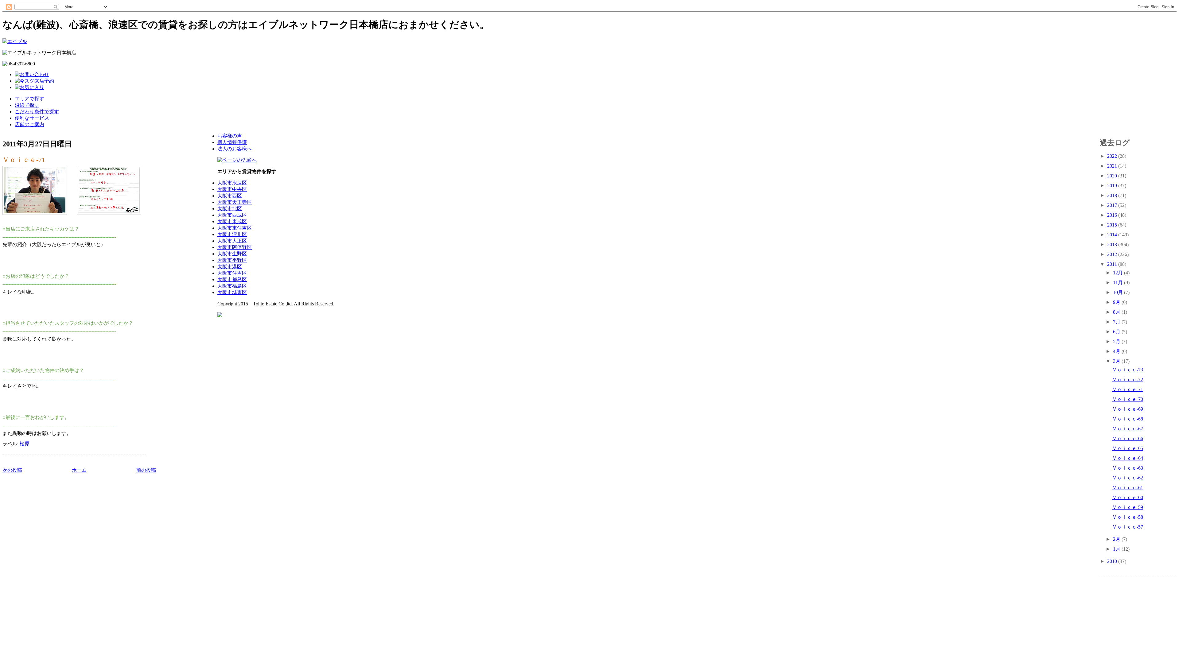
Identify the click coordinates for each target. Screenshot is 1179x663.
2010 (1112, 561)
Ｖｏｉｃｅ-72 (1127, 379)
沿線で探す (27, 105)
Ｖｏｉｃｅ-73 (1127, 369)
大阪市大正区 (232, 240)
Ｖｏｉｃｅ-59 (1127, 507)
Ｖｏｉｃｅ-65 (1127, 448)
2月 (1117, 539)
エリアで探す (29, 98)
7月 (1117, 321)
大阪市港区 (229, 266)
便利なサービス (32, 118)
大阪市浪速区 (232, 182)
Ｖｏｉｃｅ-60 (1127, 497)
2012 (1112, 254)
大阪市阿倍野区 (234, 247)
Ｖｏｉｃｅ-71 (23, 160)
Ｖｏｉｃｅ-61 (1127, 487)
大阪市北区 (229, 208)
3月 (1117, 361)
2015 (1112, 224)
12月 (1118, 272)
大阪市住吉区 (232, 273)
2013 (1112, 244)
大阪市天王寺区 (234, 202)
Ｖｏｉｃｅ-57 (1127, 526)
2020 (1112, 175)
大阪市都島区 (232, 279)
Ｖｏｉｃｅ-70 (1127, 399)
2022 (1112, 156)
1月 (1117, 549)
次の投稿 (12, 470)
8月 (1117, 312)
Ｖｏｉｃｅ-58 (1127, 517)
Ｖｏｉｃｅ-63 (1127, 468)
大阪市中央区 (232, 189)
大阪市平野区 (232, 260)
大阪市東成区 (232, 221)
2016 (1112, 215)
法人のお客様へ (234, 148)
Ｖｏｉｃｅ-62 (1127, 477)
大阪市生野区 (232, 253)
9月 (1117, 302)
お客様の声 (229, 135)
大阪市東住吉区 (234, 228)
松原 (24, 443)
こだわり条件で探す (37, 111)
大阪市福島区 (232, 286)
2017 (1112, 205)
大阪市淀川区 (232, 234)
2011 (1112, 264)
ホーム (79, 470)
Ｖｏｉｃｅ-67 (1127, 428)
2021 (1112, 166)
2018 (1112, 195)
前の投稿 (146, 470)
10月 (1118, 292)
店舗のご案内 (29, 124)
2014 (1112, 234)
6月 (1117, 331)
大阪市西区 (229, 195)
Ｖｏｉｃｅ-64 (1127, 458)
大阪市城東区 (232, 292)
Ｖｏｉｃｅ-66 (1127, 438)
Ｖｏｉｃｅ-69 (1127, 409)
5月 (1117, 341)
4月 (1117, 351)
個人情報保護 (232, 142)
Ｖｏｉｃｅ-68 (1127, 418)
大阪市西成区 (232, 215)
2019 (1112, 185)
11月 (1118, 282)
